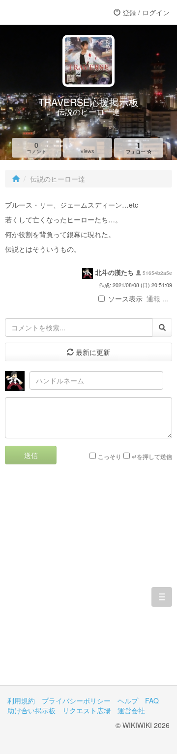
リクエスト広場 (86, 710)
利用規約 (21, 700)
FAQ (152, 700)
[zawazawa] (46, 12)
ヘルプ (128, 700)
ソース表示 (125, 298)
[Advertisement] (88, 582)
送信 (31, 455)
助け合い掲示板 (31, 710)
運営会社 (131, 710)
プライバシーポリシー (76, 700)
